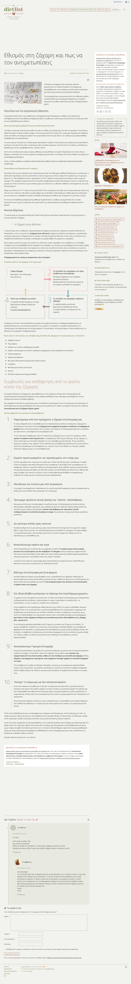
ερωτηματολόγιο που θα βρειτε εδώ (107, 74)
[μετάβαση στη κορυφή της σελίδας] (126, 967)
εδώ (33, 969)
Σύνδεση (119, 2)
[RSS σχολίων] (88, 819)
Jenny (21, 73)
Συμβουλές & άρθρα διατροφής (79, 73)
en (128, 2)
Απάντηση (17, 852)
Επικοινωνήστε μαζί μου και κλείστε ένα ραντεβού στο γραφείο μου (28, 751)
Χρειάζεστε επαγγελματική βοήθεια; (21, 747)
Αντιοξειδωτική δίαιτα (106, 231)
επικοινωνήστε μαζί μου (47, 758)
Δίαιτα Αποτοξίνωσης (106, 227)
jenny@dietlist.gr (49, 969)
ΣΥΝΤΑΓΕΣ (63, 10)
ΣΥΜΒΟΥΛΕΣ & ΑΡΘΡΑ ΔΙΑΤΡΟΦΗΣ (81, 10)
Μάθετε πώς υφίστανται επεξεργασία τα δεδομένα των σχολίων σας (64, 958)
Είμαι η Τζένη (25, 966)
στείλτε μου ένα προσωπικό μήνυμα (68, 758)
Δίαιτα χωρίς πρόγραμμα (107, 223)
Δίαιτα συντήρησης (105, 238)
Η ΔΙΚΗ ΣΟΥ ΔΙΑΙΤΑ (103, 10)
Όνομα (7, 934)
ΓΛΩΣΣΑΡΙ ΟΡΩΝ (102, 253)
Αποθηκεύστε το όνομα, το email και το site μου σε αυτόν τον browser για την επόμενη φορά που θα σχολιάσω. (42, 949)
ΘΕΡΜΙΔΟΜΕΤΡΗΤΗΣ (103, 268)
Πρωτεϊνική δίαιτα (104, 235)
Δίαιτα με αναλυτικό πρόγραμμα (110, 219)
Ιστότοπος (7, 944)
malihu (30, 971)
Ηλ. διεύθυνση (9, 939)
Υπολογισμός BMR (103, 280)
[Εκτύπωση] (88, 79)
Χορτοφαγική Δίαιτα (105, 242)
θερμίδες (117, 272)
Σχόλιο (6, 916)
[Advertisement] (65, 35)
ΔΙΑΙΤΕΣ (53, 10)
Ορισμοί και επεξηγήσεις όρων (105, 257)
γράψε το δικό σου (26, 819)
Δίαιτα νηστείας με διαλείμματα (109, 246)
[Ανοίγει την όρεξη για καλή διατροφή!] (13, 10)
